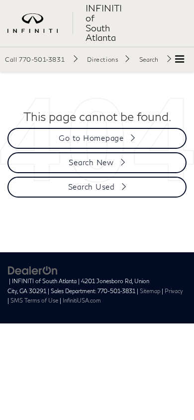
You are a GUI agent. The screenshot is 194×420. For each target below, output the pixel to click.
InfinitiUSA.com (82, 300)
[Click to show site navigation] (179, 59)
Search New (91, 162)
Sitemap (150, 291)
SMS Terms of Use (34, 300)
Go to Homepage (91, 137)
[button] (41, 59)
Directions (102, 59)
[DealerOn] (32, 270)
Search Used (91, 186)
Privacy (174, 291)
